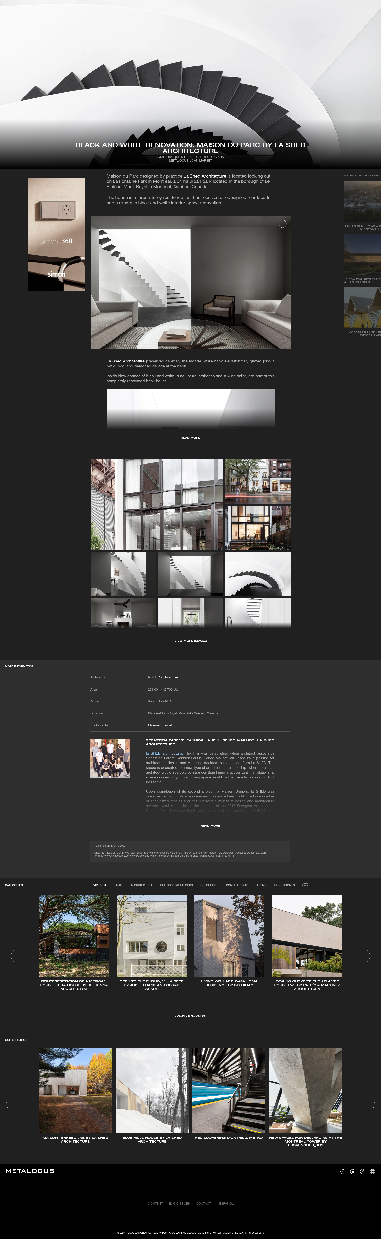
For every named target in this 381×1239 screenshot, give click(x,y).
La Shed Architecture (205, 176)
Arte (119, 885)
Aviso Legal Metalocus (182, 1233)
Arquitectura (142, 885)
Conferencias (237, 885)
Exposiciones (284, 885)
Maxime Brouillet (160, 725)
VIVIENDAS (100, 885)
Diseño (261, 885)
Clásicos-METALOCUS (176, 885)
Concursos (209, 885)
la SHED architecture (163, 677)
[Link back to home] (30, 1171)
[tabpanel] (190, 956)
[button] (11, 956)
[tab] (100, 885)
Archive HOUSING (190, 1016)
